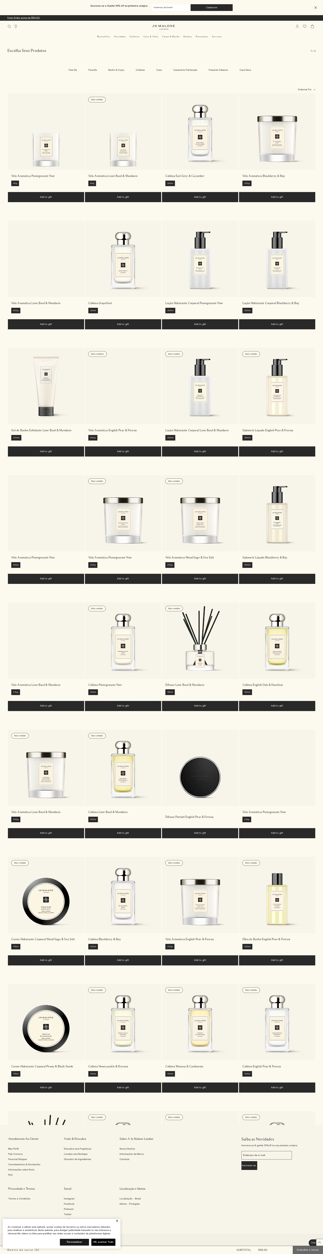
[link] (46, 131)
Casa (159, 70)
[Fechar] (117, 1221)
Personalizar (74, 1242)
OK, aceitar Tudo (103, 1242)
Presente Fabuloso (218, 70)
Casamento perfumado (185, 70)
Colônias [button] (135, 37)
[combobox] (307, 90)
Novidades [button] (120, 37)
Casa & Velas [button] (151, 37)
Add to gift (46, 197)
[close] (315, 8)
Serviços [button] (217, 37)
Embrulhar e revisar (308, 1249)
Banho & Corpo (116, 70)
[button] (316, 8)
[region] (61, 1234)
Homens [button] (187, 37)
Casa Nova (245, 70)
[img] (297, 26)
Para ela (92, 70)
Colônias (140, 70)
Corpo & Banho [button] (171, 37)
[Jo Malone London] (163, 27)
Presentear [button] (202, 37)
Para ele (73, 70)
